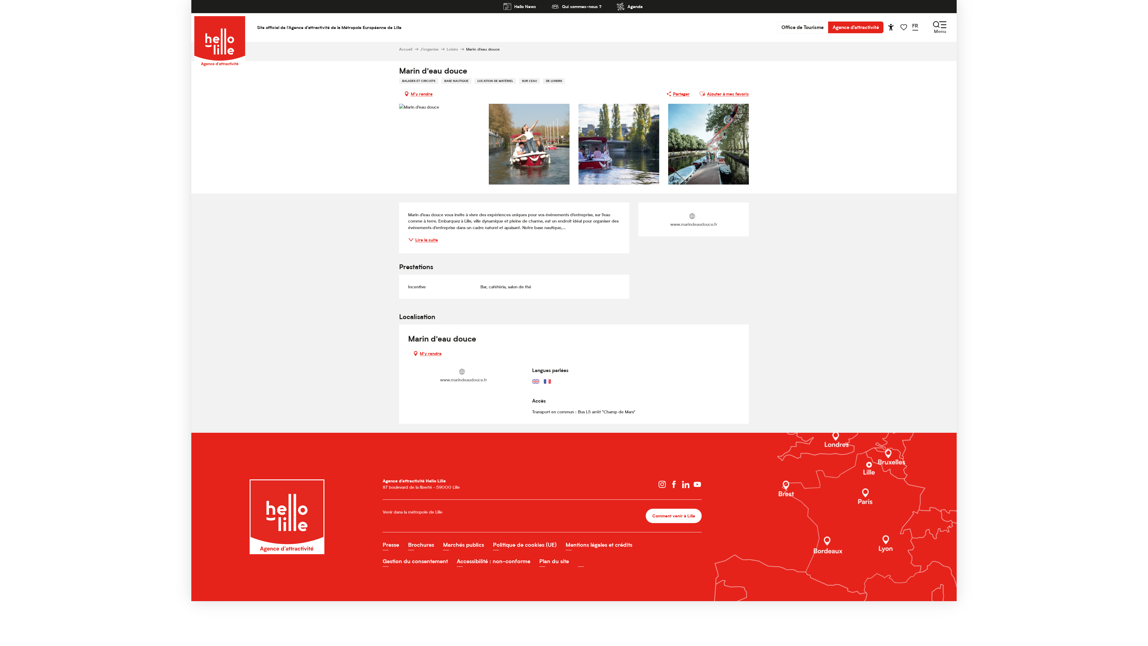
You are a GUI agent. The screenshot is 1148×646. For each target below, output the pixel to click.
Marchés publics (463, 545)
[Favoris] (904, 27)
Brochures (421, 545)
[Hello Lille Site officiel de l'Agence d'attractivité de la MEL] (219, 27)
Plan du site (554, 561)
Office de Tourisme (802, 27)
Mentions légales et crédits (599, 545)
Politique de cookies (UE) (525, 545)
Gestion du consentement (415, 561)
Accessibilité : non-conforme (493, 561)
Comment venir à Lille (673, 515)
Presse (391, 545)
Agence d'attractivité (856, 27)
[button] (917, 27)
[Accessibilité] (891, 27)
